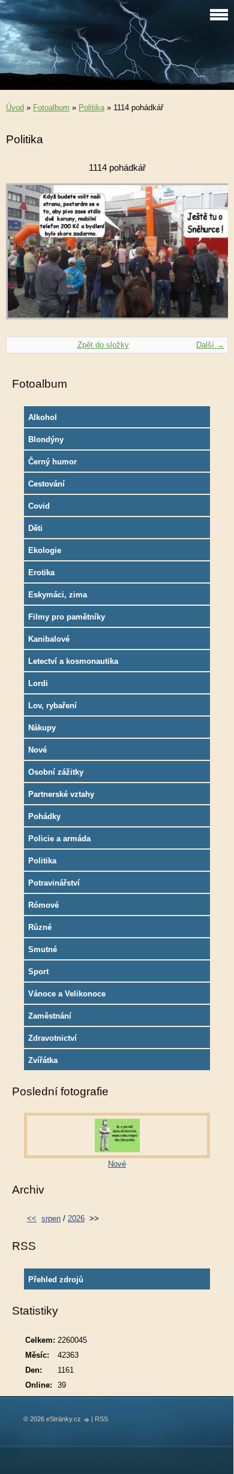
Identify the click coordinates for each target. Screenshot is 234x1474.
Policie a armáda (59, 838)
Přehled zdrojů (55, 1279)
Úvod (15, 107)
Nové (37, 749)
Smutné (42, 949)
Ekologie (44, 550)
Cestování (46, 483)
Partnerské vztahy (61, 794)
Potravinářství (54, 882)
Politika (91, 107)
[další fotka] (208, 257)
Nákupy (42, 727)
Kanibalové (49, 639)
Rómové (43, 905)
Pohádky (44, 816)
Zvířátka (43, 1060)
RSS (101, 1418)
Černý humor (52, 461)
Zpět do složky (103, 344)
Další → (210, 344)
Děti (35, 528)
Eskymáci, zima (57, 594)
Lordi (38, 683)
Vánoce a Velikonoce (67, 993)
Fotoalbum (51, 107)
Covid (39, 506)
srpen (51, 1218)
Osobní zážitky (55, 772)
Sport (38, 971)
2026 (76, 1218)
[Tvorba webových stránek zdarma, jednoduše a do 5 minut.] (87, 1419)
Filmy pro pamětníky (66, 616)
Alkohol (42, 417)
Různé (40, 927)
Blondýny (46, 439)
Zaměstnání (49, 1015)
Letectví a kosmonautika (73, 661)
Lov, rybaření (52, 705)
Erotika (41, 572)
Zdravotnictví (52, 1038)
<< (32, 1218)
